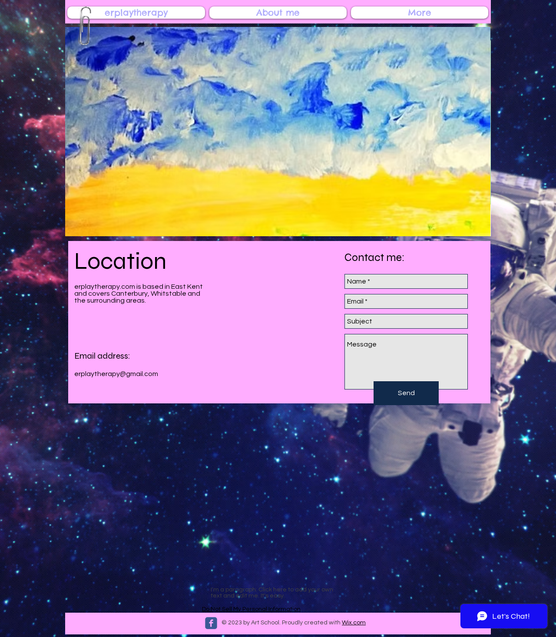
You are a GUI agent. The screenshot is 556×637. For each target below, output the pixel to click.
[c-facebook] (211, 623)
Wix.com (354, 623)
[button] (277, 131)
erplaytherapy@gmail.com (116, 373)
